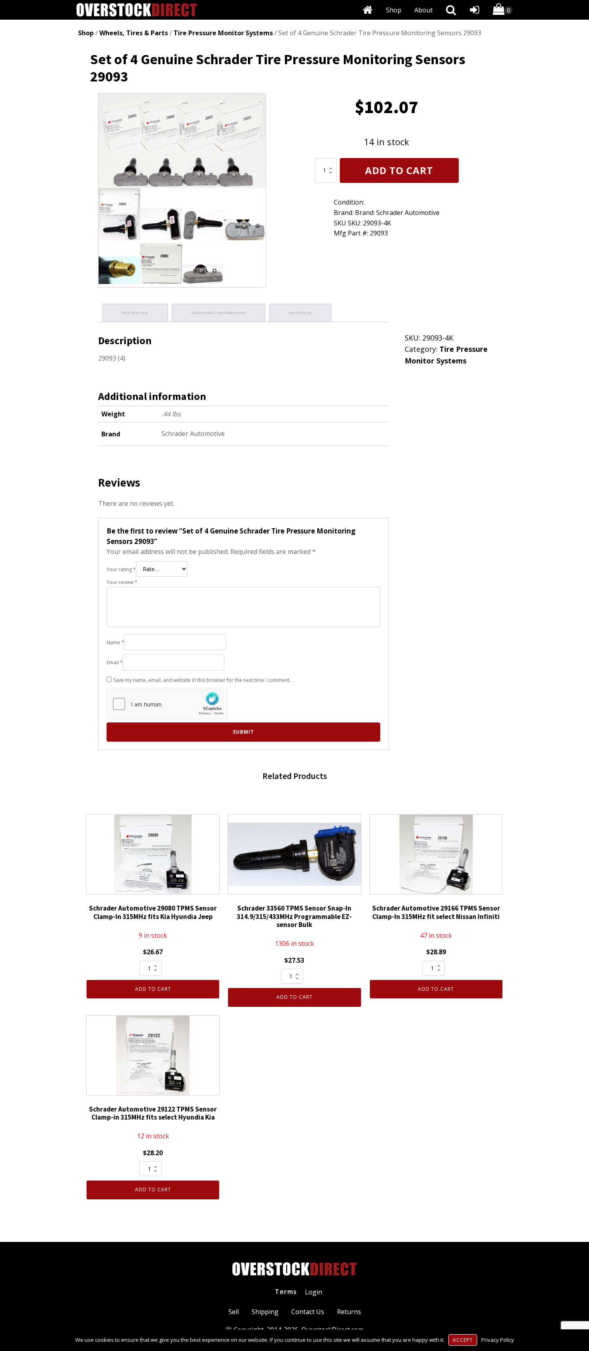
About (423, 10)
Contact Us (307, 1311)
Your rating (121, 569)
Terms (286, 1291)
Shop (393, 10)
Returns (349, 1311)
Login (313, 1292)
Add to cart (399, 170)
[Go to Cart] (502, 10)
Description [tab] (135, 312)
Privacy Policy (497, 1339)
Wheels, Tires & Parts (133, 32)
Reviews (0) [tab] (300, 312)
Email (115, 662)
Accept (463, 1340)
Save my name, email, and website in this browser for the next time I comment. (201, 680)
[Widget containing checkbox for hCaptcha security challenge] (167, 704)
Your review (122, 582)
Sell (233, 1311)
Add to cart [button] (153, 989)
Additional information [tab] (219, 312)
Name (115, 642)
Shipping (265, 1311)
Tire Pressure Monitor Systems (223, 32)
